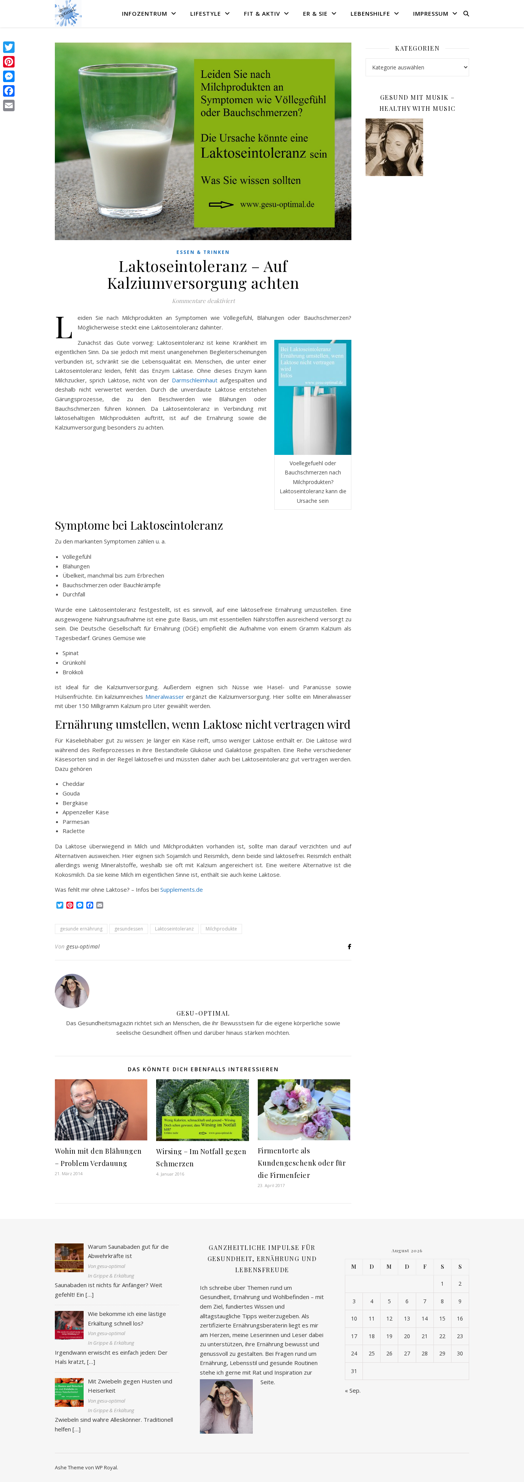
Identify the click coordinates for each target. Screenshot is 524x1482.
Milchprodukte (221, 928)
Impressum (430, 13)
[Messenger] (9, 76)
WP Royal (106, 1467)
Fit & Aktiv (262, 13)
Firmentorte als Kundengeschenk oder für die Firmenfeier (302, 1163)
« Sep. (353, 1390)
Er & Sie (315, 13)
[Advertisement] (417, 306)
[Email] (9, 105)
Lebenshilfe (370, 13)
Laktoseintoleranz (174, 928)
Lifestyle (205, 13)
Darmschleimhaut (195, 380)
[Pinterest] (9, 61)
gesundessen (128, 928)
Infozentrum (144, 13)
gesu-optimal (83, 946)
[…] (90, 1294)
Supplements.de (181, 889)
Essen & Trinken (203, 252)
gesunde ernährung (81, 928)
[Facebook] (9, 91)
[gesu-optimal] (68, 13)
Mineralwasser (165, 696)
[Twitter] (9, 47)
